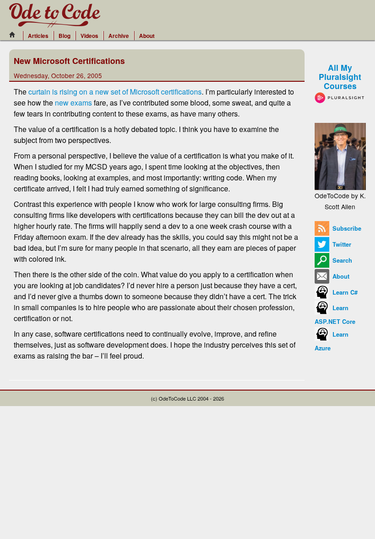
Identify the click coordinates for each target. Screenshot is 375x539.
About (147, 36)
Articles (38, 36)
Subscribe (346, 228)
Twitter (341, 244)
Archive (118, 36)
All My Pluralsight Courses (340, 76)
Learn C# (344, 292)
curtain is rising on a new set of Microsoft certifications (115, 91)
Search (341, 260)
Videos (89, 36)
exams (81, 102)
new (62, 102)
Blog (64, 36)
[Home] (14, 35)
